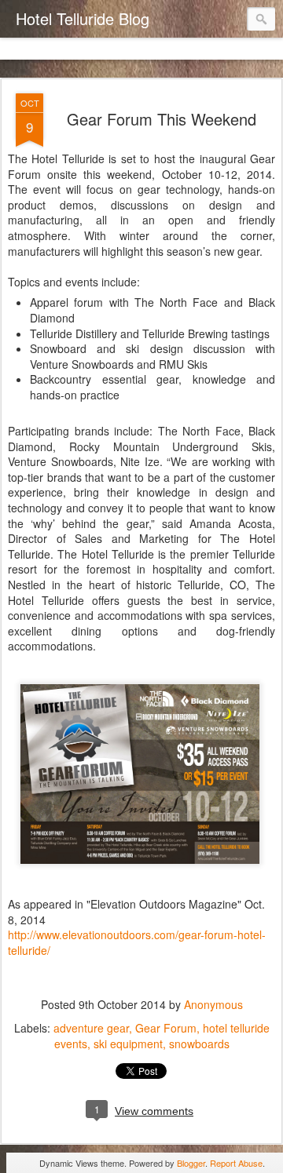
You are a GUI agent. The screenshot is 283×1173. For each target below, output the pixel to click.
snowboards (199, 1043)
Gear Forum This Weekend (161, 118)
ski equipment (128, 1043)
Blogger (191, 1163)
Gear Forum (166, 1028)
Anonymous (213, 1004)
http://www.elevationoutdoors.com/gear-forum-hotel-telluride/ (137, 942)
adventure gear (91, 1028)
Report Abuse (236, 1163)
